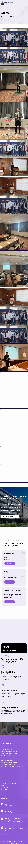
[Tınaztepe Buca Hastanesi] (2, 827)
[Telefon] (2, 804)
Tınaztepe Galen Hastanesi (12, 818)
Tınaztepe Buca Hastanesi (11, 827)
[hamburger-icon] (25, 3)
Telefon (6, 804)
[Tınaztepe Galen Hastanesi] (2, 819)
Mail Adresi (7, 811)
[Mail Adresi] (2, 811)
